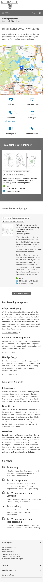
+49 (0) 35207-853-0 (14, 555)
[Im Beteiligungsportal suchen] (34, 13)
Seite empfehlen (8, 575)
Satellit (5, 92)
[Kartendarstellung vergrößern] (40, 86)
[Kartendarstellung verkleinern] (40, 90)
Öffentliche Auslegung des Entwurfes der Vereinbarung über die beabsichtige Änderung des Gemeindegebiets (20, 180)
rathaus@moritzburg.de (15, 559)
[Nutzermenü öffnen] (40, 13)
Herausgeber (7, 543)
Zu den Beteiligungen (10, 332)
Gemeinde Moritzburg (9, 547)
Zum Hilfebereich (8, 374)
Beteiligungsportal (10, 19)
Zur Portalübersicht (9, 352)
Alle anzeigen (10, 121)
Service (5, 565)
